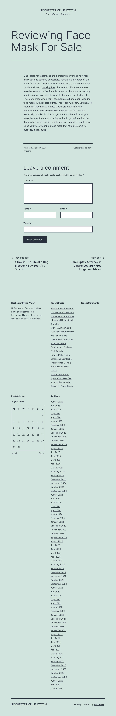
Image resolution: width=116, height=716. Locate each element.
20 (33, 434)
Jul (15, 453)
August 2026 (57, 402)
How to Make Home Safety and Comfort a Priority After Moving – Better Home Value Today (61, 363)
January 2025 (57, 475)
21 (38, 434)
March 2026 (56, 421)
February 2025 (58, 471)
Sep (40, 453)
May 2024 (55, 506)
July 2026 (55, 406)
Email (63, 209)
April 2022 (55, 603)
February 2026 (58, 425)
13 (33, 428)
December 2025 (58, 433)
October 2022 (57, 580)
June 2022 (56, 595)
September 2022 (59, 584)
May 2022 (55, 599)
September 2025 (59, 444)
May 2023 (55, 553)
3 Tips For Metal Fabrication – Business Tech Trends (61, 347)
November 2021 (58, 622)
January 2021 (57, 661)
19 (28, 434)
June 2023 (56, 549)
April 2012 (55, 684)
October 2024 (57, 487)
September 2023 (59, 537)
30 (14, 447)
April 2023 (55, 557)
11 (23, 428)
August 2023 (57, 541)
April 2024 (56, 510)
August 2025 (57, 448)
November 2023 (58, 530)
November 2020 (58, 669)
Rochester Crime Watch (58, 10)
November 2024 (58, 483)
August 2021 (57, 634)
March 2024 (56, 514)
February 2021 (57, 657)
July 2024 (55, 498)
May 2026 (55, 413)
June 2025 (56, 456)
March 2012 (56, 688)
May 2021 (55, 646)
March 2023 (56, 560)
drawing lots (48, 87)
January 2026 (57, 429)
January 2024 (57, 522)
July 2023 (55, 545)
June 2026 (56, 409)
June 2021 (55, 642)
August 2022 (57, 588)
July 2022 (55, 592)
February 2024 (58, 518)
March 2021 (56, 654)
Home (90, 148)
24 (18, 441)
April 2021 (55, 650)
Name (27, 209)
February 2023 (58, 564)
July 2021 (55, 638)
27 (33, 441)
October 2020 (57, 673)
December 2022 (58, 572)
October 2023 (57, 533)
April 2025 (55, 464)
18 (23, 434)
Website (27, 223)
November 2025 (58, 436)
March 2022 (56, 607)
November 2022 (58, 576)
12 (28, 428)
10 (19, 428)
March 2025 (56, 468)
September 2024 (59, 491)
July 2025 (55, 452)
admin (28, 151)
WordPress (99, 704)
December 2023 (58, 526)
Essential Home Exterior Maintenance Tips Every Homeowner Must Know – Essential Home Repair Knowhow (62, 316)
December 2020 (58, 665)
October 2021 (57, 626)
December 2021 (58, 619)
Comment (29, 180)
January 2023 (57, 568)
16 (14, 434)
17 (19, 434)
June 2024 (56, 502)
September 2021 (58, 630)
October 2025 (57, 440)
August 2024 (57, 495)
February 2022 (58, 611)
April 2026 (55, 417)
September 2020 (59, 677)
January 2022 (57, 615)
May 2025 (55, 460)
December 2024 (58, 479)
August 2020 (57, 681)
